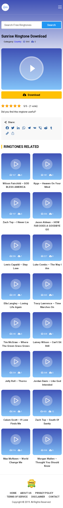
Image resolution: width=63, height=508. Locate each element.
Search (51, 25)
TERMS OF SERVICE (17, 496)
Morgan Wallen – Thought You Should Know (47, 462)
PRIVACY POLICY (44, 493)
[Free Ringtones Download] (5, 7)
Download (34, 94)
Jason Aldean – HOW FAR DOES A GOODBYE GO (47, 226)
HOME (13, 493)
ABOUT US (26, 493)
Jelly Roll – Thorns (16, 381)
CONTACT (54, 496)
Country (17, 41)
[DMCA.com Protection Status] (31, 483)
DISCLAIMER (38, 496)
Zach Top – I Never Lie (16, 222)
